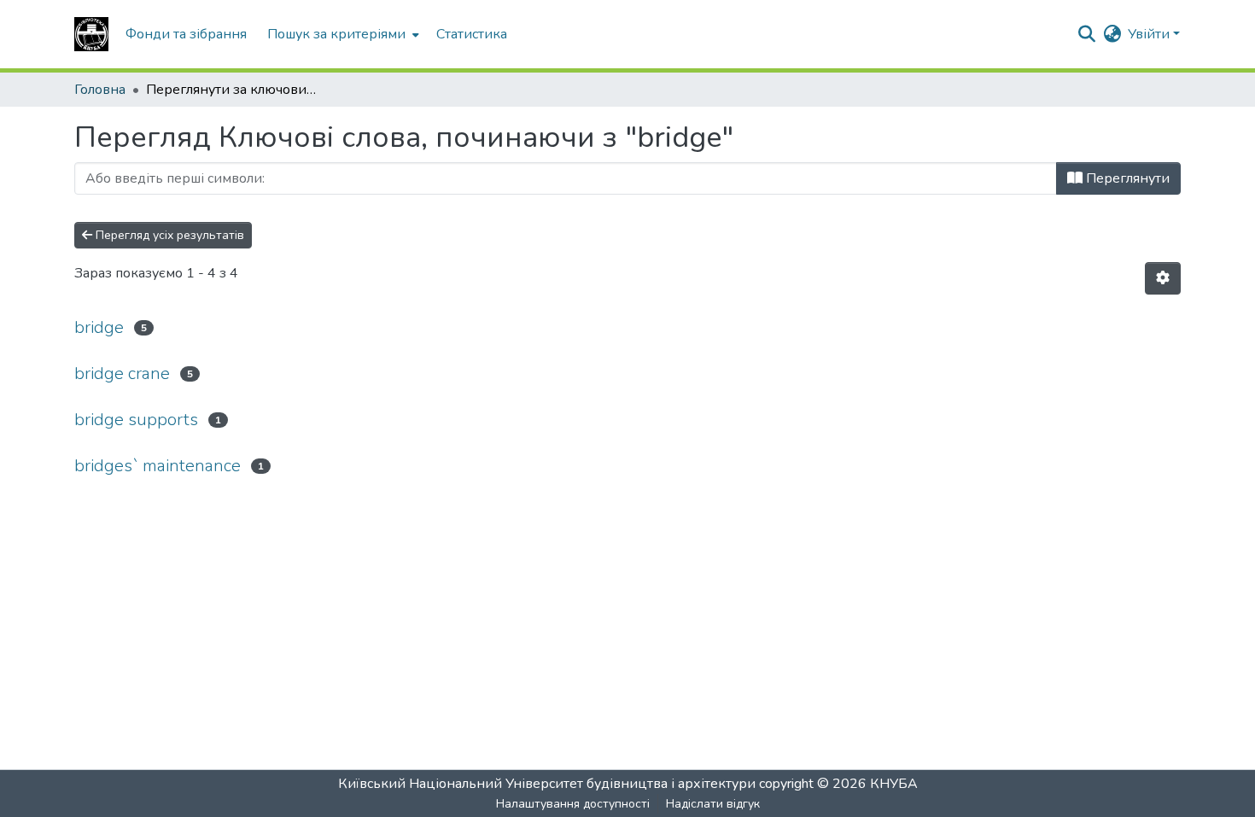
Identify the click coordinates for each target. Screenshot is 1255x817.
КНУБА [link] (894, 783)
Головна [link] (99, 89)
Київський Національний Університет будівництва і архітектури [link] (547, 783)
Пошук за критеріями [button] (336, 34)
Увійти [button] (1150, 34)
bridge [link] (99, 327)
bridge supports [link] (136, 419)
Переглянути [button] (1126, 178)
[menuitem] (341, 34)
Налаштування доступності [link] (573, 804)
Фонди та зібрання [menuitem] (186, 34)
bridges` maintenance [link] (157, 465)
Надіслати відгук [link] (713, 804)
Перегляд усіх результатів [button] (168, 235)
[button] (91, 34)
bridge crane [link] (122, 373)
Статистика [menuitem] (471, 34)
